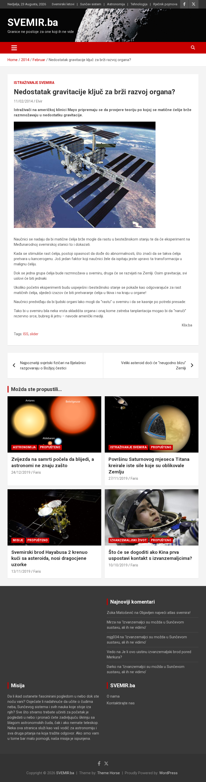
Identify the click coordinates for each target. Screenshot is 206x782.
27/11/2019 (118, 478)
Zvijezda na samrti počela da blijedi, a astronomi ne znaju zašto (52, 462)
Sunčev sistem (90, 4)
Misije (18, 540)
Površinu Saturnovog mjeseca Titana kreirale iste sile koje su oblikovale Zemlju (149, 465)
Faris (37, 472)
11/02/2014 (23, 101)
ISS (25, 334)
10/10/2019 (118, 565)
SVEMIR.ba (33, 22)
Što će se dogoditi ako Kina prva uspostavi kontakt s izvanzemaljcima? (150, 555)
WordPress (168, 773)
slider (34, 334)
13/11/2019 (20, 571)
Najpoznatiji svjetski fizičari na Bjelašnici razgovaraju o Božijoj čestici (53, 365)
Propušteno (50, 447)
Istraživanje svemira (34, 83)
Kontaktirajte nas (121, 703)
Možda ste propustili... (36, 389)
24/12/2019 (20, 472)
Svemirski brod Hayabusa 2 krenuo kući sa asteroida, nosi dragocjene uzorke (49, 558)
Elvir (39, 101)
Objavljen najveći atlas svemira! (164, 612)
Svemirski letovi (63, 4)
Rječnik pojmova (165, 4)
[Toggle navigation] (14, 48)
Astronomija (116, 4)
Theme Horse (108, 773)
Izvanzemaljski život (128, 540)
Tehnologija (139, 4)
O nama (113, 696)
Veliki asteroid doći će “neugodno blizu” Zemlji (153, 365)
